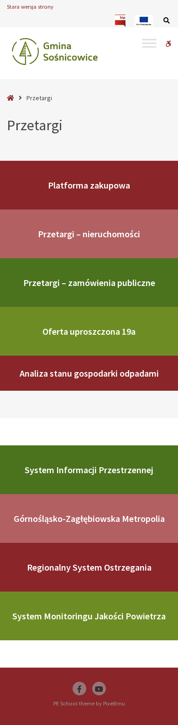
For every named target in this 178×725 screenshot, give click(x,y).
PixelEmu (114, 703)
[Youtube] (99, 688)
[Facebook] (79, 688)
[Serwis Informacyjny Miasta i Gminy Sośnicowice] (55, 51)
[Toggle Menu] (149, 43)
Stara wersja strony (30, 6)
